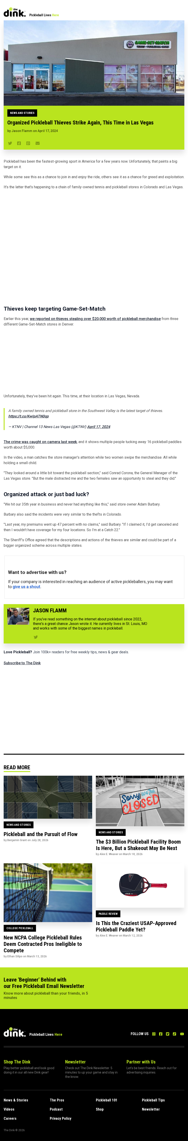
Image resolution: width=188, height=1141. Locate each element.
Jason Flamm (21, 131)
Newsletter (75, 1062)
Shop (100, 1109)
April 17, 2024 (98, 427)
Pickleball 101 (106, 1100)
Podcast (56, 1109)
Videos (9, 1109)
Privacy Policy (60, 1118)
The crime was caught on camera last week (40, 442)
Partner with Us (141, 1062)
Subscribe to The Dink (22, 663)
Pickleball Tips (153, 1100)
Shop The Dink (17, 1062)
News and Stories (22, 113)
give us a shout (26, 586)
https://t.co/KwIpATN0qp (28, 416)
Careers (10, 1118)
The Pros (57, 1100)
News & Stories (16, 1100)
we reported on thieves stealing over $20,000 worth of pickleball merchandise (95, 319)
